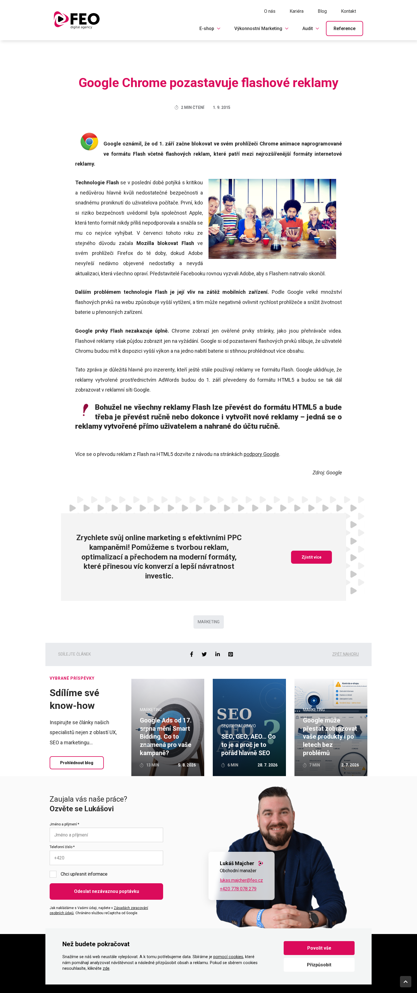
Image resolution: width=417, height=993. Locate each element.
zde (106, 968)
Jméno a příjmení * (64, 824)
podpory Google (261, 454)
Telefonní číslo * (62, 847)
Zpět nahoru (345, 654)
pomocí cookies (228, 956)
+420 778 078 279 (238, 888)
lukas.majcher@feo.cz (241, 880)
